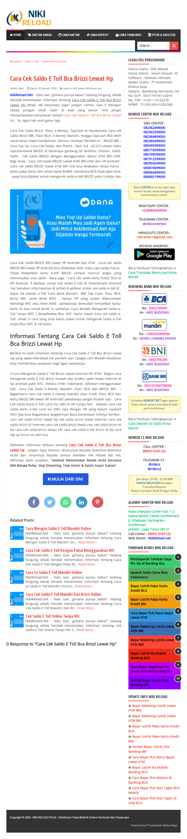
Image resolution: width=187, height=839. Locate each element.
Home (17, 35)
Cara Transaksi (130, 35)
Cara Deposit (99, 35)
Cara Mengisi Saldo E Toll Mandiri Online (58, 528)
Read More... (87, 542)
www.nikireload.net (89, 88)
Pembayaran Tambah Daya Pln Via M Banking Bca (151, 561)
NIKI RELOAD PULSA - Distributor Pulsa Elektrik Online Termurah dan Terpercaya (81, 817)
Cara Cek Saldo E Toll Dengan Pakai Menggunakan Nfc (70, 550)
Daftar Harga (41, 35)
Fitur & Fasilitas (163, 35)
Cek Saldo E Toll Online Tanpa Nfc (53, 616)
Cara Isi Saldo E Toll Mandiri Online (54, 572)
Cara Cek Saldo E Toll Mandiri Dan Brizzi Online (63, 594)
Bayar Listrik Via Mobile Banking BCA (148, 655)
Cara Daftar (71, 35)
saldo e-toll (70, 88)
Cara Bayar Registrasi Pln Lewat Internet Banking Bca (151, 669)
